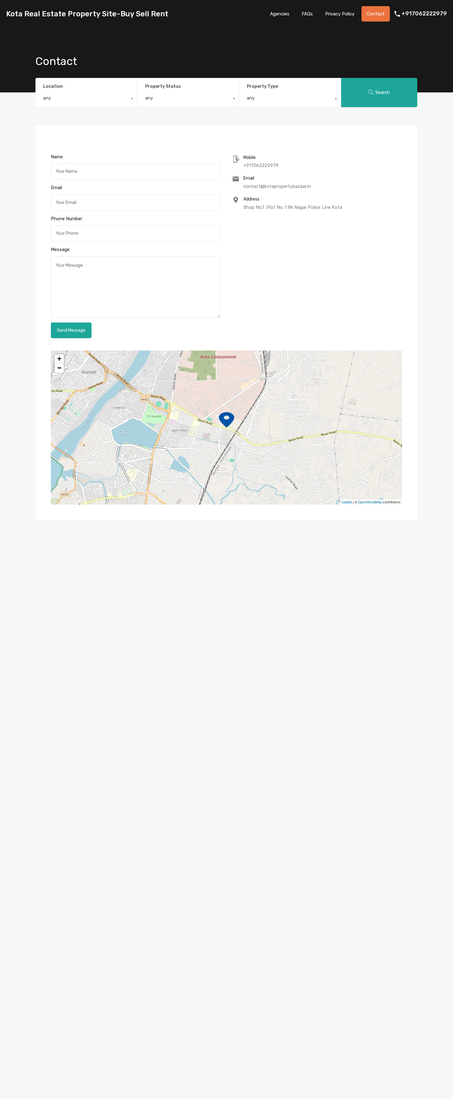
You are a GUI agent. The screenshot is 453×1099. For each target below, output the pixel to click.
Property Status (163, 86)
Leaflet (347, 501)
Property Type (262, 86)
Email (56, 187)
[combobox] (86, 99)
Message (60, 249)
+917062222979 (424, 13)
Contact (376, 14)
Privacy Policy (339, 14)
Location (53, 86)
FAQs (307, 14)
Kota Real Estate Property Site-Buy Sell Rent (87, 14)
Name (57, 157)
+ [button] (59, 359)
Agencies (279, 14)
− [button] (59, 368)
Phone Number (66, 218)
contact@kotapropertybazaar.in (277, 186)
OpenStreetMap (370, 501)
